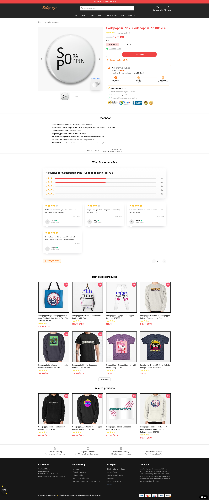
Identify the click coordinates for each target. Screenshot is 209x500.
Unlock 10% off (4, 490)
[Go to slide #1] (65, 96)
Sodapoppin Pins (115, 149)
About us (76, 469)
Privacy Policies (78, 475)
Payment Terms (111, 472)
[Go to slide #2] (76, 96)
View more (104, 379)
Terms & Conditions (79, 472)
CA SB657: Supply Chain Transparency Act (87, 481)
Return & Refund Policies (114, 475)
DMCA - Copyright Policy (81, 478)
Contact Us (110, 478)
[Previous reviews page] (154, 261)
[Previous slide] (41, 59)
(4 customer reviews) (123, 33)
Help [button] (205, 497)
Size (107, 41)
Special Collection (52, 22)
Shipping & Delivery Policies (115, 469)
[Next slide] (99, 59)
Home (40, 22)
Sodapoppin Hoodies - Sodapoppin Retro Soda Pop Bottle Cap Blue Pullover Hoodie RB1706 (153, 429)
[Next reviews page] (164, 261)
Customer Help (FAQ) (113, 481)
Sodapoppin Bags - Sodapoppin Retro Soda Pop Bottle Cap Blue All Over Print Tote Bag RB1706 (53, 318)
